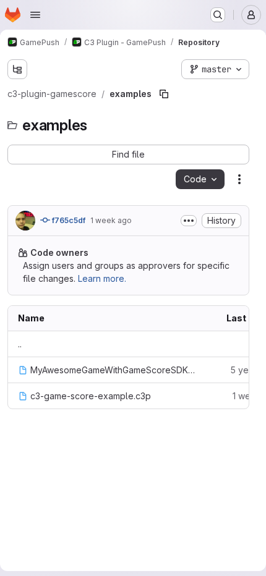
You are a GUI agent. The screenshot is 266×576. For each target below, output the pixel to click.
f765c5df (67, 220)
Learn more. (102, 278)
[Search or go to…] (217, 14)
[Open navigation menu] (35, 15)
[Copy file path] (164, 94)
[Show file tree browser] (17, 69)
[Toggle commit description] (189, 220)
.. (20, 344)
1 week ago (111, 220)
